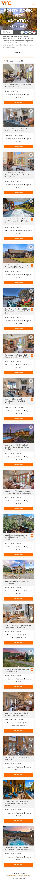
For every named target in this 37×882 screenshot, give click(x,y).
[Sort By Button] (22, 32)
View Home (18, 102)
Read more (18, 53)
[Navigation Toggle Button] (34, 4)
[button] (5, 73)
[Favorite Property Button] (31, 67)
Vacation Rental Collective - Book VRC (18, 876)
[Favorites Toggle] (34, 32)
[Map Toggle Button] (26, 32)
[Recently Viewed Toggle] (30, 32)
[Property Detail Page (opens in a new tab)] (18, 73)
